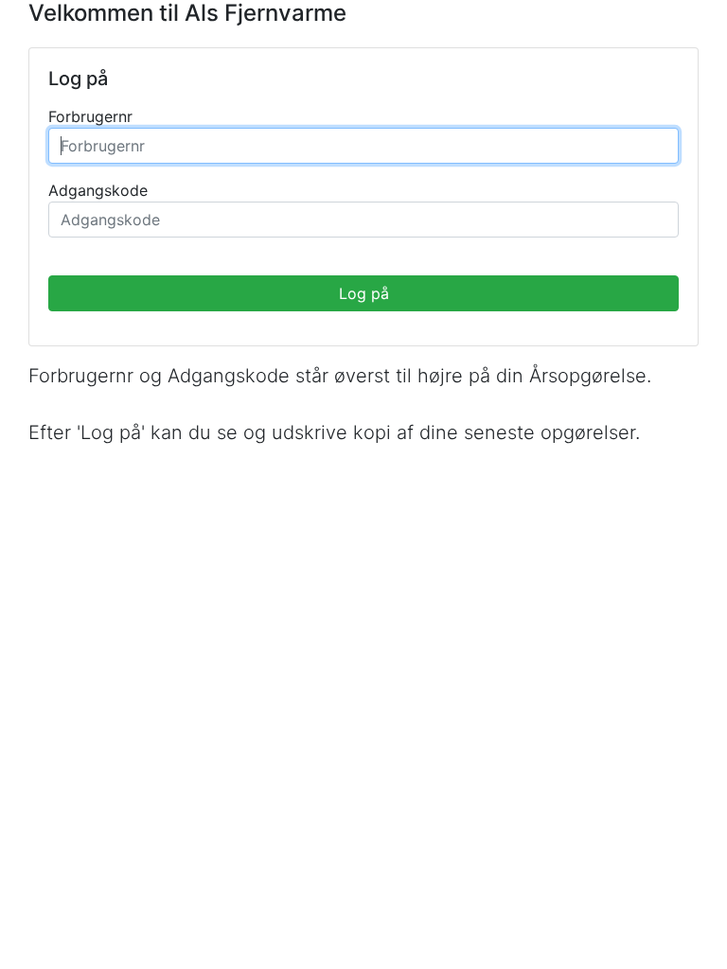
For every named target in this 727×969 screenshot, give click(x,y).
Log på (364, 293)
